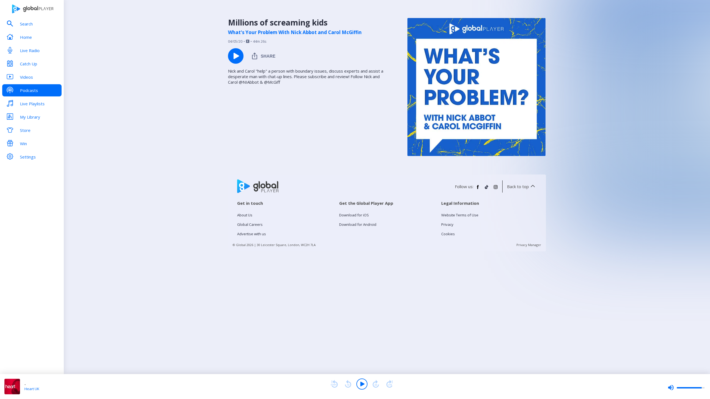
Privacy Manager (528, 245)
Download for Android (357, 224)
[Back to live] (389, 384)
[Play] (361, 384)
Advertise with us (251, 233)
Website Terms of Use (459, 215)
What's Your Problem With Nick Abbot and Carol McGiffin (295, 32)
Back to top (518, 186)
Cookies (448, 233)
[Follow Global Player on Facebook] (478, 189)
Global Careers (250, 224)
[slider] (686, 387)
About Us (244, 215)
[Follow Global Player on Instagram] (495, 189)
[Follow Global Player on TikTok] (487, 189)
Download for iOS (354, 215)
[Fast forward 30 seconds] (375, 384)
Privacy (447, 224)
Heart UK (31, 388)
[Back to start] (334, 384)
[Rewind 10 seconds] (348, 384)
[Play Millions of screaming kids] (236, 56)
